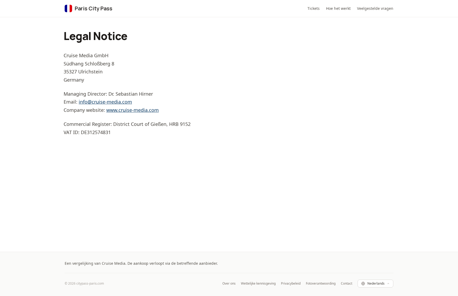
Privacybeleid (291, 283)
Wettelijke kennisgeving (258, 283)
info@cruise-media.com (105, 102)
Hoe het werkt (338, 8)
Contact (346, 283)
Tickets (313, 8)
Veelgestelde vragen (375, 8)
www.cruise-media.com (132, 110)
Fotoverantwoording (321, 283)
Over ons (229, 283)
